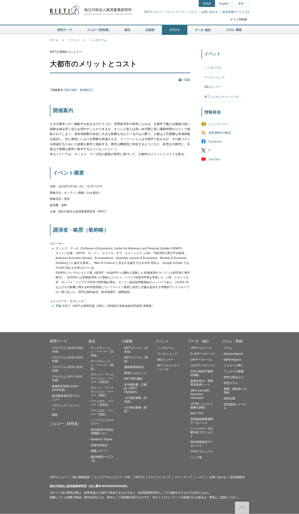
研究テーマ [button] (65, 30)
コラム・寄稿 (232, 341)
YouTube (214, 159)
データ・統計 (198, 341)
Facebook (215, 141)
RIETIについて (153, 11)
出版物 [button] (150, 30)
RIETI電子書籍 (133, 378)
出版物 (127, 341)
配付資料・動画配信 (78, 90)
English (224, 3)
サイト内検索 (238, 19)
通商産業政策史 (134, 367)
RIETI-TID (196, 413)
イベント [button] (174, 30)
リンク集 (196, 457)
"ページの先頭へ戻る (242, 508)
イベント (74, 40)
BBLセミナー (212, 86)
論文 (92, 341)
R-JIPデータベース (202, 353)
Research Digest (101, 439)
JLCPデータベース (202, 365)
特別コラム (231, 383)
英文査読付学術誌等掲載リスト (102, 431)
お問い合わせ (209, 11)
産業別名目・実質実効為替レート (201, 382)
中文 (241, 3)
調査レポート (99, 450)
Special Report (233, 353)
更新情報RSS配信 (219, 133)
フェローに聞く (234, 365)
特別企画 (229, 398)
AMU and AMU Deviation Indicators (200, 394)
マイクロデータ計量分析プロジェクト (201, 432)
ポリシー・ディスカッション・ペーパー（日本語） (102, 378)
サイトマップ (175, 11)
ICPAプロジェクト (202, 451)
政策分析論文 (99, 445)
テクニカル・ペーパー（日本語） (102, 402)
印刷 (187, 80)
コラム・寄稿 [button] (234, 30)
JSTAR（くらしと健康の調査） (201, 405)
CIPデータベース (201, 359)
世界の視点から (234, 377)
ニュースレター (218, 124)
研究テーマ (58, 341)
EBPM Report (232, 359)
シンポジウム (98, 40)
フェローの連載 (234, 371)
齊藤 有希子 (63, 305)
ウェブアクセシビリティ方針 (112, 477)
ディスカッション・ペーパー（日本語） (102, 351)
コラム (228, 347)
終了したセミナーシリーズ (221, 96)
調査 (55, 414)
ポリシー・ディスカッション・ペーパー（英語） (102, 391)
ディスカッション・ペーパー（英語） (102, 364)
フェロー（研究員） (65, 424)
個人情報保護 (80, 477)
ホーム (54, 40)
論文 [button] (127, 30)
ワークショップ (214, 77)
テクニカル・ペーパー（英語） (102, 412)
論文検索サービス (233, 11)
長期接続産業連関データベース (201, 420)
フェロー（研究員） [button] (98, 30)
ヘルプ (192, 11)
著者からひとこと (135, 373)
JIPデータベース (201, 347)
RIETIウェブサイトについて (152, 477)
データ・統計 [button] (203, 30)
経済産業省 (237, 477)
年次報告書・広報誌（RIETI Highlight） (135, 388)
